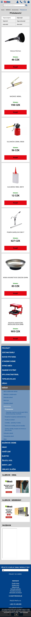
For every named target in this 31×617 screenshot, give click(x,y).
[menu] (1, 2)
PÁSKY (4, 447)
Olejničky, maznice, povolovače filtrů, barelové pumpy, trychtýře (17, 413)
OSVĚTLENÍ (6, 452)
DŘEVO (4, 383)
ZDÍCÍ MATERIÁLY (8, 352)
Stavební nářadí (8, 403)
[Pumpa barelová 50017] (15, 219)
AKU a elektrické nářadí (10, 391)
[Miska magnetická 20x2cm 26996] (15, 264)
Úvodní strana (15, 583)
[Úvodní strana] (7, 2)
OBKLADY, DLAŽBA (9, 469)
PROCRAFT (6, 348)
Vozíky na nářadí (10, 420)
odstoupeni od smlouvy (15, 592)
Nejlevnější (19, 18)
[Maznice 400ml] (15, 84)
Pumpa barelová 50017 (15, 232)
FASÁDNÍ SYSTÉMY (9, 370)
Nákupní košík (15, 587)
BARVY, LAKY (7, 465)
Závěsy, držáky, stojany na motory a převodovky (15, 429)
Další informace (24, 612)
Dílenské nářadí (8, 397)
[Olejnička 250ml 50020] (15, 129)
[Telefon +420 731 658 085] (22, 3)
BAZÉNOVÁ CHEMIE (9, 443)
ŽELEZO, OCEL (7, 460)
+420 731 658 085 (15, 604)
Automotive (7, 406)
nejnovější (5, 24)
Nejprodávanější (21, 21)
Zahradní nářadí (8, 433)
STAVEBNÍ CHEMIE (8, 361)
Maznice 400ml (15, 96)
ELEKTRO (5, 456)
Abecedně (19, 24)
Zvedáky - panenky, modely (13, 423)
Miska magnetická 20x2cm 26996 (15, 277)
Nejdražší (5, 21)
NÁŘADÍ (5, 388)
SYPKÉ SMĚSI (7, 366)
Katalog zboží (15, 585)
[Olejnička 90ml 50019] (15, 174)
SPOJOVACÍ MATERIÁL (10, 375)
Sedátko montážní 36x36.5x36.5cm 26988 (15, 323)
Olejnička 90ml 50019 (15, 187)
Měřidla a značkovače (10, 394)
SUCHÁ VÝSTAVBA (9, 357)
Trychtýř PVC (15, 51)
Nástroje (6, 400)
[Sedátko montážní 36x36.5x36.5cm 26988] (15, 310)
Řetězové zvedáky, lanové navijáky (15, 425)
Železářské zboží (9, 436)
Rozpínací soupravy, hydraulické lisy (15, 417)
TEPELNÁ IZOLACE (9, 379)
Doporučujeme (7, 18)
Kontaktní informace (15, 591)
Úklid (5, 439)
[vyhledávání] (26, 2)
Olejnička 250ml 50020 (15, 142)
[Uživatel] (18, 2)
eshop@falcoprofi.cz (15, 608)
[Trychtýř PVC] (15, 38)
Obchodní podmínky (15, 589)
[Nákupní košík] (29, 2)
